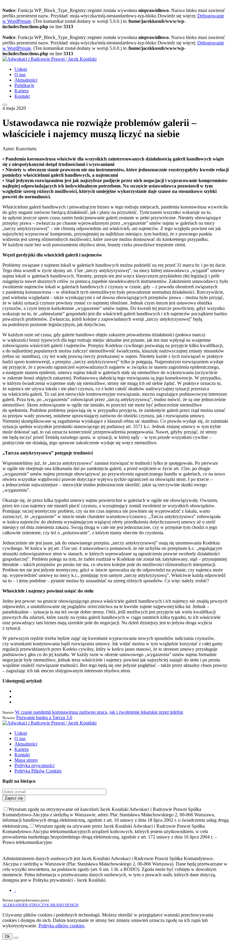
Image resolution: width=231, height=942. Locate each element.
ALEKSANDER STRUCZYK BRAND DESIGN (40, 905)
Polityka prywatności (34, 765)
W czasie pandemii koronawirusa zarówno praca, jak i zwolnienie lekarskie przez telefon (99, 712)
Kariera (21, 90)
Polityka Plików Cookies (38, 770)
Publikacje (24, 85)
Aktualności (25, 79)
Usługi (20, 69)
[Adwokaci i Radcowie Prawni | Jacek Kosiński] (49, 59)
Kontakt (22, 96)
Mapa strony (26, 760)
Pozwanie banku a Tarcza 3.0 (44, 717)
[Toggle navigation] (4, 105)
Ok (7, 936)
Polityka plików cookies (61, 925)
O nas (20, 74)
